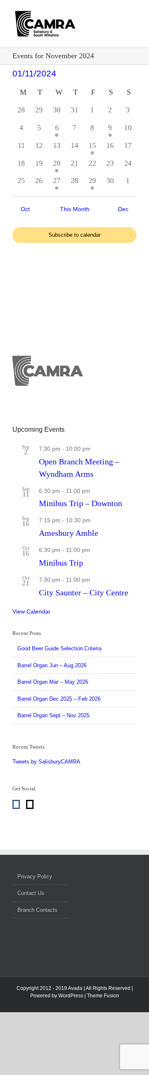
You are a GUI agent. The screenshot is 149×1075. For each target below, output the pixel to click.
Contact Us (30, 893)
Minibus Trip (61, 562)
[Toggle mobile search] (118, 33)
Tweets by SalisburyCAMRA (46, 762)
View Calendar (31, 611)
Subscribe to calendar (74, 235)
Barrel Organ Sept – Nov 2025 (53, 715)
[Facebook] (16, 804)
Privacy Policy (34, 876)
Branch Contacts (37, 910)
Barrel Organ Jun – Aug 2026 (52, 665)
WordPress (70, 996)
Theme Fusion (103, 996)
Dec (123, 209)
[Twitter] (30, 804)
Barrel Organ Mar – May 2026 (52, 682)
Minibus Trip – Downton (80, 503)
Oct (25, 209)
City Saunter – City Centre (83, 592)
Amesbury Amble (68, 533)
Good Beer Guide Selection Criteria (59, 648)
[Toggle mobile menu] (133, 33)
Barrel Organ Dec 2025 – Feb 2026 (59, 699)
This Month (74, 209)
